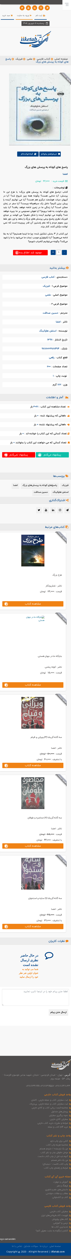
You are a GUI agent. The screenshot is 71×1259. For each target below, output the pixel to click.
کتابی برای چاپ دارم (59, 1141)
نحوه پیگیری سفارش (58, 1115)
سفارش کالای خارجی (59, 1119)
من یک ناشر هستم (59, 1160)
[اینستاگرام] (40, 7)
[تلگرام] (47, 7)
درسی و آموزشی (60, 1223)
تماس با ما (17, 1246)
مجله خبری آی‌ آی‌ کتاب (58, 1176)
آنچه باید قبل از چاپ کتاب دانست (53, 1156)
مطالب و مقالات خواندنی (57, 1193)
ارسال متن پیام (58, 1012)
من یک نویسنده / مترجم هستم (54, 1148)
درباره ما (44, 1246)
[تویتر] (22, 7)
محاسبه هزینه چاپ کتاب (57, 1144)
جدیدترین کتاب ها (60, 1226)
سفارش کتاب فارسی (59, 1211)
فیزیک (19, 59)
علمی (29, 59)
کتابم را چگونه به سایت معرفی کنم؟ (52, 1230)
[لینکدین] (34, 7)
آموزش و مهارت (60, 1181)
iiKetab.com (57, 1251)
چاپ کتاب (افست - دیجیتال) (55, 1164)
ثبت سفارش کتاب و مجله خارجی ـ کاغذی (49, 1100)
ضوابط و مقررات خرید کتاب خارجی (52, 1123)
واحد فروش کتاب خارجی (57, 1094)
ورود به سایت (23, 15)
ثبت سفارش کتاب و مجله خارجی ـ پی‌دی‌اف (48, 1103)
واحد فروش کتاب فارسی (57, 1206)
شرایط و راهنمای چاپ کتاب (56, 1167)
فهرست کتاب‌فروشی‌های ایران (54, 1215)
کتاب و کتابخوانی (60, 1197)
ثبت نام (39, 15)
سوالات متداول (31, 1246)
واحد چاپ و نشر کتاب (59, 1136)
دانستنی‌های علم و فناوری (56, 1189)
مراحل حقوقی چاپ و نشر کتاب (54, 1152)
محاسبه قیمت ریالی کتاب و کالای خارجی (50, 1107)
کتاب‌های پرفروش (60, 1219)
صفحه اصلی (61, 59)
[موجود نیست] (38, 109)
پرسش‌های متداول (60, 1111)
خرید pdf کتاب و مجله (58, 1127)
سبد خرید (6, 15)
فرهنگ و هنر (62, 1185)
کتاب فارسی (43, 59)
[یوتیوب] (28, 7)
